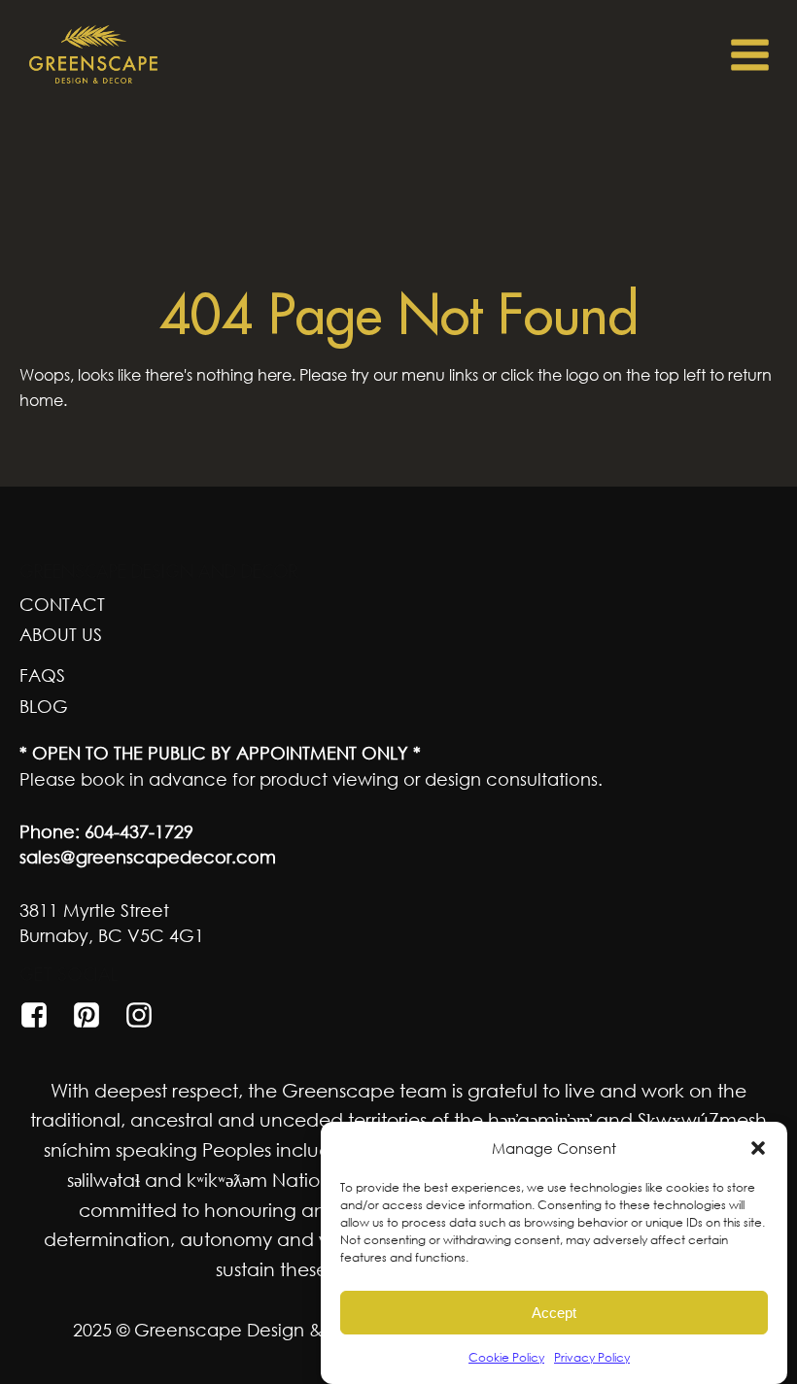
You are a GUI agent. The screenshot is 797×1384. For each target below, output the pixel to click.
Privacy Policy (592, 1357)
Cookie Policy (506, 1357)
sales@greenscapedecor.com (147, 856)
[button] (758, 1148)
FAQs (42, 675)
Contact (62, 604)
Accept (554, 1312)
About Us (60, 634)
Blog (43, 706)
